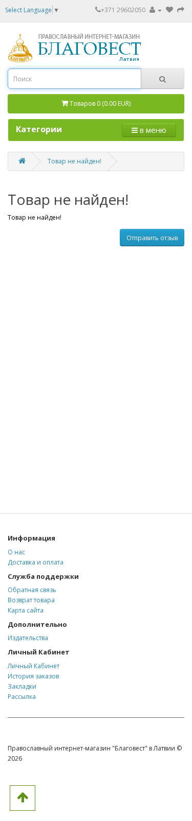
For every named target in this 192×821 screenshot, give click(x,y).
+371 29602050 (123, 10)
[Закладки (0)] (170, 10)
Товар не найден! (74, 161)
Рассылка (22, 696)
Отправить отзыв (152, 237)
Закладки (22, 686)
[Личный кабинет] (156, 10)
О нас (16, 552)
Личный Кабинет (33, 666)
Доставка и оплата (35, 562)
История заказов (33, 676)
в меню (152, 130)
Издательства (28, 638)
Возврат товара (31, 600)
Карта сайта (26, 610)
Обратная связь (32, 589)
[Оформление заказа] (180, 10)
